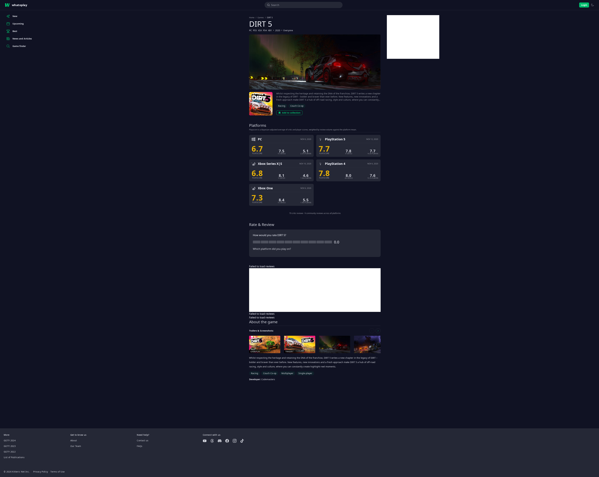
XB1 (270, 30)
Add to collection (291, 112)
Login (584, 4)
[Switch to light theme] (592, 5)
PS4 (265, 30)
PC (250, 30)
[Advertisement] (315, 290)
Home (251, 17)
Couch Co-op (297, 105)
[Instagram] (234, 441)
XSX (260, 30)
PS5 (255, 30)
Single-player (305, 373)
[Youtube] (205, 441)
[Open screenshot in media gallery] (334, 344)
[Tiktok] (242, 441)
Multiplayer (287, 373)
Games (261, 17)
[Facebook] (227, 441)
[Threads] (212, 441)
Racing (281, 105)
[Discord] (220, 441)
